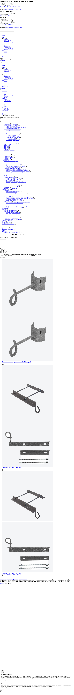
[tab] (38, 241)
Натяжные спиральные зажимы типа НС (13, 167)
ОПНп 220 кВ (6, 149)
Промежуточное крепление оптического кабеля (12, 129)
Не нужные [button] (3, 683)
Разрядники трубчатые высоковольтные (13, 213)
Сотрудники (6, 109)
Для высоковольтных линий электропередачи (12, 217)
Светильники (4, 231)
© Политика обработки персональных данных (17, 579)
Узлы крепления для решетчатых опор (13, 137)
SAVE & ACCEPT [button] (4, 687)
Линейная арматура (5, 153)
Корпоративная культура (8, 93)
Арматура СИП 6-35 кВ (6, 189)
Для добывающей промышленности (10, 218)
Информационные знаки (6, 223)
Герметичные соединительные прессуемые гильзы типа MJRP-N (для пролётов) (20, 198)
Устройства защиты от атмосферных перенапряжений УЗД (16, 206)
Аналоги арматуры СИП (40, 577)
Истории (5, 106)
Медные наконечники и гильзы (9, 226)
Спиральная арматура (6, 160)
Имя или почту (12, 13)
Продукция (4, 98)
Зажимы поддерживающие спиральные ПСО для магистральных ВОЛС (18, 172)
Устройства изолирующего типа (9, 174)
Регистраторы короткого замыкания (8, 215)
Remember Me (4, 5)
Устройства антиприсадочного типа (10, 177)
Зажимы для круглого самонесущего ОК (13, 126)
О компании (4, 91)
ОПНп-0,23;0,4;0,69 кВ (8, 144)
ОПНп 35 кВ (6, 146)
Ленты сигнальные (5, 227)
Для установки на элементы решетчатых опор (14, 181)
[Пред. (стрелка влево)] (0, 690)
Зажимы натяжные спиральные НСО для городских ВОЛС (16, 169)
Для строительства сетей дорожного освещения (12, 219)
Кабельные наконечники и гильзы (8, 224)
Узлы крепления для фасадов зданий (12, 140)
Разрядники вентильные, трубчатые (10, 211)
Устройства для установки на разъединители (14, 178)
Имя (11, 3)
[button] (3, 364)
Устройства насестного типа (9, 176)
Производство (3, 579)
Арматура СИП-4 (7, 184)
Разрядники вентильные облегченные (10, 210)
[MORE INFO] (5, 364)
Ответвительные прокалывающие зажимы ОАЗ (14, 203)
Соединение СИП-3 (7, 196)
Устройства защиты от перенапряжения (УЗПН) (14, 207)
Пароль (11, 4)
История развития (7, 92)
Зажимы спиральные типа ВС (11, 192)
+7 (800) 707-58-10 (4, 35)
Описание (4, 241)
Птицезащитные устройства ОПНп (10, 152)
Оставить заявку (5, 110)
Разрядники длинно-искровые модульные (11, 214)
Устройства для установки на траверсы (13, 179)
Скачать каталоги (7, 100)
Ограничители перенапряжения (7, 229)
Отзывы (5, 97)
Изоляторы (4, 221)
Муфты (3, 228)
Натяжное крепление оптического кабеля (11, 125)
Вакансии (6, 96)
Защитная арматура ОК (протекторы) (10, 124)
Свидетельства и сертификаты (9, 95)
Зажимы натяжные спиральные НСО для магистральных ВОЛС (17, 170)
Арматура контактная (8, 158)
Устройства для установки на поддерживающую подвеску (16, 182)
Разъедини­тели (5, 208)
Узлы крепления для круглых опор (12, 134)
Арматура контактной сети (7, 220)
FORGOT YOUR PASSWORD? (14, 6)
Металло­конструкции (6, 216)
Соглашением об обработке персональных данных (13, 9)
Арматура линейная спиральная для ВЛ (11, 161)
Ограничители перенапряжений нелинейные (10, 143)
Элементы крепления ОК (8, 132)
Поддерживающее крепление (13, 136)
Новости (5, 104)
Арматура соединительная (8, 157)
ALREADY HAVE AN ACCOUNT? (6, 24)
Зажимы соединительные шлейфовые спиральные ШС (15, 165)
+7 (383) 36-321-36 (4, 63)
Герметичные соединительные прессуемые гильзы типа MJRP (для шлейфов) (19, 197)
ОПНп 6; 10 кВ (7, 145)
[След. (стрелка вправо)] (1, 690)
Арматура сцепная (7, 154)
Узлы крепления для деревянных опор (13, 133)
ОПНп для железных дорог (9, 151)
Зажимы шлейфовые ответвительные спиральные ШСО (16, 166)
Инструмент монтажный (6, 222)
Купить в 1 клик (3, 239)
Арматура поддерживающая (9, 155)
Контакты (4, 107)
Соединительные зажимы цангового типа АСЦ (14, 200)
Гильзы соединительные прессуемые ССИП (14, 199)
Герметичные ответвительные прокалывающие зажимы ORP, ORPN (18, 202)
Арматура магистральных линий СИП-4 (13, 185)
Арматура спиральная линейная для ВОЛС (11, 168)
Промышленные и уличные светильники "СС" (12, 232)
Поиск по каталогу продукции (5, 117)
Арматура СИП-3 (7, 190)
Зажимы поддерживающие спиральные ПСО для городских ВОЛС (17, 171)
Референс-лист (6, 94)
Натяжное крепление (12, 135)
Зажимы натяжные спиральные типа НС (13, 191)
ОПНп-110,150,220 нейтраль (9, 150)
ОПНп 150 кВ (6, 148)
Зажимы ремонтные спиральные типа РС (13, 163)
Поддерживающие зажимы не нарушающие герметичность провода (18, 194)
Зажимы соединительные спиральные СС (13, 164)
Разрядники (4, 209)
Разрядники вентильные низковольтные (13, 212)
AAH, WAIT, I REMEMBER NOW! (6, 15)
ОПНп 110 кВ (6, 147)
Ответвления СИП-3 (8, 201)
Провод (3, 230)
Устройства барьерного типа (9, 180)
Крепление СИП (7, 187)
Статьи (5, 105)
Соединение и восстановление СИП (10, 188)
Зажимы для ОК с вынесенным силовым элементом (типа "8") (17, 127)
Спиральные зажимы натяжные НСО (12, 128)
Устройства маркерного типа (9, 175)
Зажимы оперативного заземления (12, 205)
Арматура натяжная (7, 156)
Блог (3, 103)
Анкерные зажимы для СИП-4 (13, 186)
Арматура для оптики (6, 123)
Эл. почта (11, 20)
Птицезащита (4, 173)
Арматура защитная (7, 159)
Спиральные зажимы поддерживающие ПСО (14, 131)
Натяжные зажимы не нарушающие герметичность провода (16, 193)
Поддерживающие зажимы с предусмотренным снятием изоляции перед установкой (21, 195)
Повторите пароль (13, 22)
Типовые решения (7, 101)
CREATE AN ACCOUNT (4, 6)
